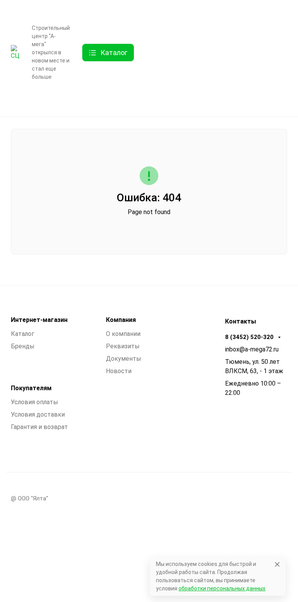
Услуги (112, 10)
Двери (58, 100)
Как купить (150, 10)
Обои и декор (144, 100)
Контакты (81, 10)
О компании (38, 10)
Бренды (21, 100)
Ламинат (96, 100)
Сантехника (234, 100)
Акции (264, 10)
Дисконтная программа (210, 10)
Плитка (191, 100)
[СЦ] (15, 52)
